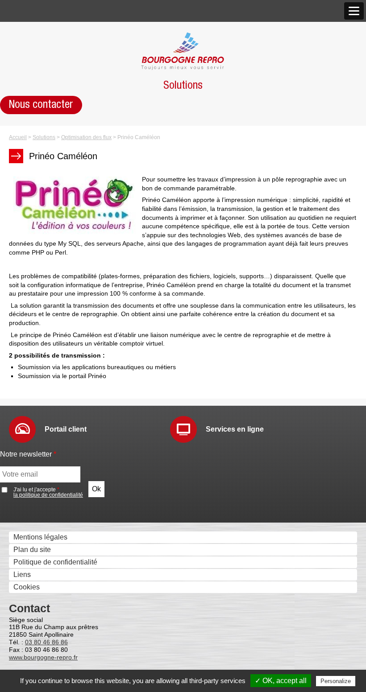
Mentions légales (40, 537)
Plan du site (32, 549)
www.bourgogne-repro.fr (43, 657)
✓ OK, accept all (281, 680)
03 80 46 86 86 (46, 642)
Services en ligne (235, 429)
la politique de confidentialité (48, 495)
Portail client (66, 429)
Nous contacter (41, 105)
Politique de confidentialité (55, 562)
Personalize (335, 681)
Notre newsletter (28, 454)
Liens (22, 574)
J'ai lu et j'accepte (48, 492)
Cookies (26, 587)
